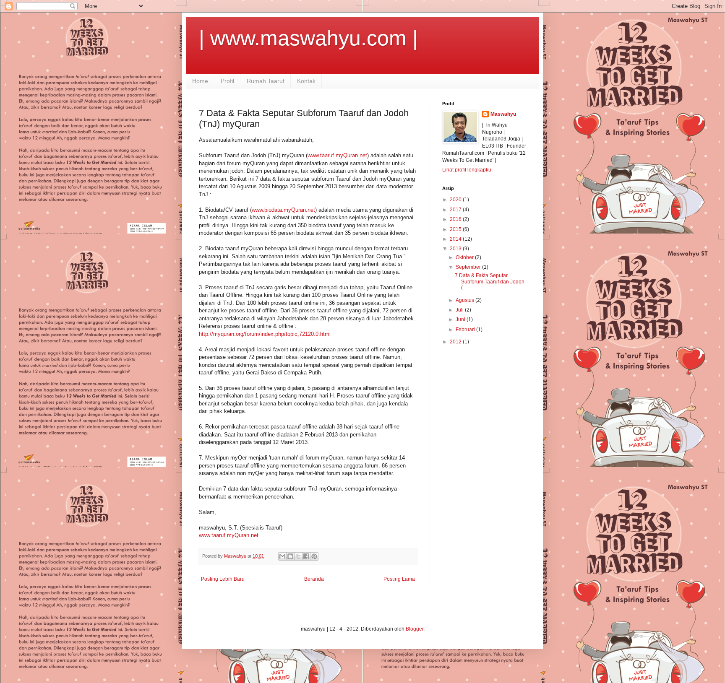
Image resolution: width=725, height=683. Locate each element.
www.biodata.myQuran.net (283, 210)
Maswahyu (503, 114)
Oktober (465, 257)
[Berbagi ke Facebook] (306, 556)
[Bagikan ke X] (298, 556)
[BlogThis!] (290, 556)
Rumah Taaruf (265, 81)
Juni (461, 319)
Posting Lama (399, 579)
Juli (460, 310)
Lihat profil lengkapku (466, 170)
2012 (456, 342)
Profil (227, 81)
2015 (456, 229)
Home (200, 81)
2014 (456, 239)
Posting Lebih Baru (223, 579)
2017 (456, 210)
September (469, 267)
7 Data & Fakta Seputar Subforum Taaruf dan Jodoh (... (489, 282)
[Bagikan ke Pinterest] (314, 556)
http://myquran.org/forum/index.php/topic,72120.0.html (265, 334)
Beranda (314, 579)
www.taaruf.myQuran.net (337, 155)
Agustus (465, 300)
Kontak (306, 81)
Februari (466, 329)
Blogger (414, 629)
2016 (456, 219)
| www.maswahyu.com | (308, 38)
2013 (456, 249)
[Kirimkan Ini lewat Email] (282, 556)
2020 (456, 200)
